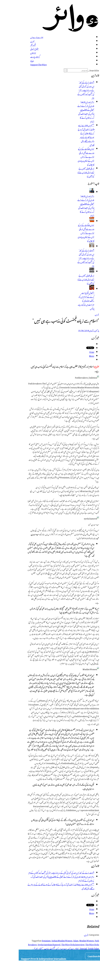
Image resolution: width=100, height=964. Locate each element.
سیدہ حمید (71, 948)
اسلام (77, 948)
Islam (75, 940)
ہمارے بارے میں (36, 36)
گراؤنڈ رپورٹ (35, 56)
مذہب (46, 948)
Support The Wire (38, 64)
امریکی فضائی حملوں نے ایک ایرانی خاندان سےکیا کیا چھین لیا (86, 172)
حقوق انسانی (34, 48)
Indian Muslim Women (62, 940)
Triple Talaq (93, 948)
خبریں (32, 40)
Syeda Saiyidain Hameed (49, 944)
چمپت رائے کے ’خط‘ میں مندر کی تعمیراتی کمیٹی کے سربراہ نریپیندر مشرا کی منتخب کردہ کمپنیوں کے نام (86, 90)
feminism (46, 940)
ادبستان (33, 52)
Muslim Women (86, 940)
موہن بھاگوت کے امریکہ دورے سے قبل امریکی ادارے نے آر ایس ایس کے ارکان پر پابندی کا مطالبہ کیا (86, 156)
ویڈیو (32, 60)
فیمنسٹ (52, 948)
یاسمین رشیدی (94, 330)
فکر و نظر (33, 44)
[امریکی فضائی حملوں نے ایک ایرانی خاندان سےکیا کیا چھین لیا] (91, 271)
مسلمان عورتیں (38, 948)
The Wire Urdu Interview (72, 944)
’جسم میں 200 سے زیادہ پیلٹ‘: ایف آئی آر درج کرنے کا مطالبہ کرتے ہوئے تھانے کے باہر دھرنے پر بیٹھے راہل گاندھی (86, 135)
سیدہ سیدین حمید (61, 948)
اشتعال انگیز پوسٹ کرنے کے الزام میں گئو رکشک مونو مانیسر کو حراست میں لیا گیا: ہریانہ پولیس (86, 300)
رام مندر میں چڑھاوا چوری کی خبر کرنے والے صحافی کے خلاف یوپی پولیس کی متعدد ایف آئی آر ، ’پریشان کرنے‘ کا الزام (86, 111)
